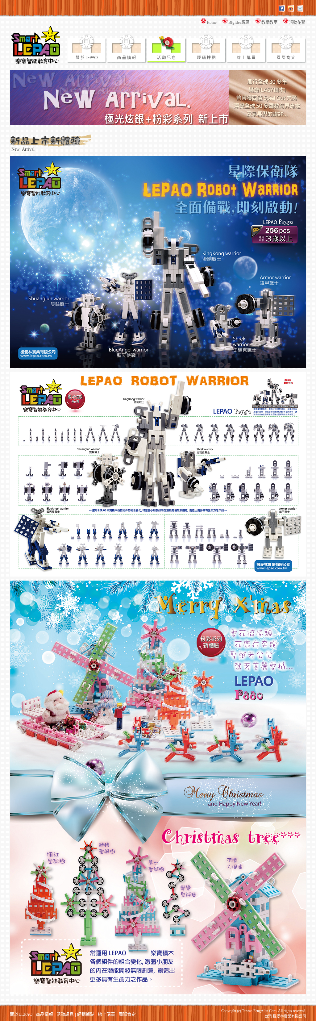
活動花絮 (297, 22)
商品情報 (44, 1014)
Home (214, 22)
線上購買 (106, 1014)
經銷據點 (85, 1014)
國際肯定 (127, 1014)
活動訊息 (65, 1014)
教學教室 (272, 22)
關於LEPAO (21, 1014)
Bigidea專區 (241, 22)
